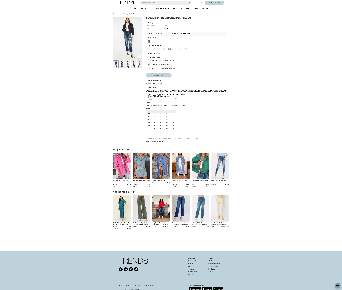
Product (133, 8)
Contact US (211, 272)
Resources (206, 8)
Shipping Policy (213, 261)
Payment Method (213, 266)
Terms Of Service (124, 285)
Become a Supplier (194, 261)
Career (190, 264)
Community (192, 269)
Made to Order (177, 8)
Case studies (192, 272)
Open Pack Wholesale (161, 8)
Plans (197, 8)
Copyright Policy (149, 285)
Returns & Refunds (214, 264)
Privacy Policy (136, 285)
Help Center (211, 269)
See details (171, 60)
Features (191, 274)
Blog (189, 266)
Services (188, 8)
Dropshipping (145, 8)
